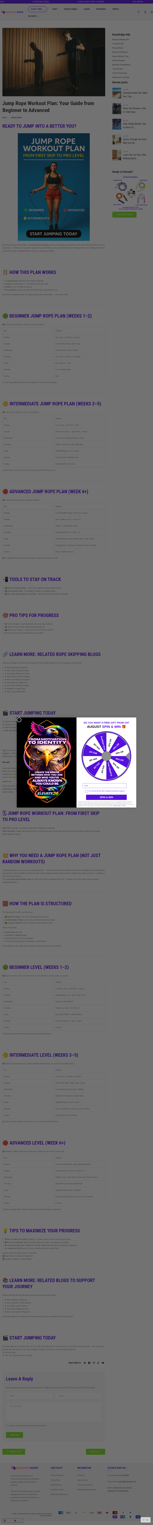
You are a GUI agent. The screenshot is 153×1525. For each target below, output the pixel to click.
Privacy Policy (117, 805)
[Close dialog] (19, 720)
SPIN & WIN (106, 797)
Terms (124, 805)
